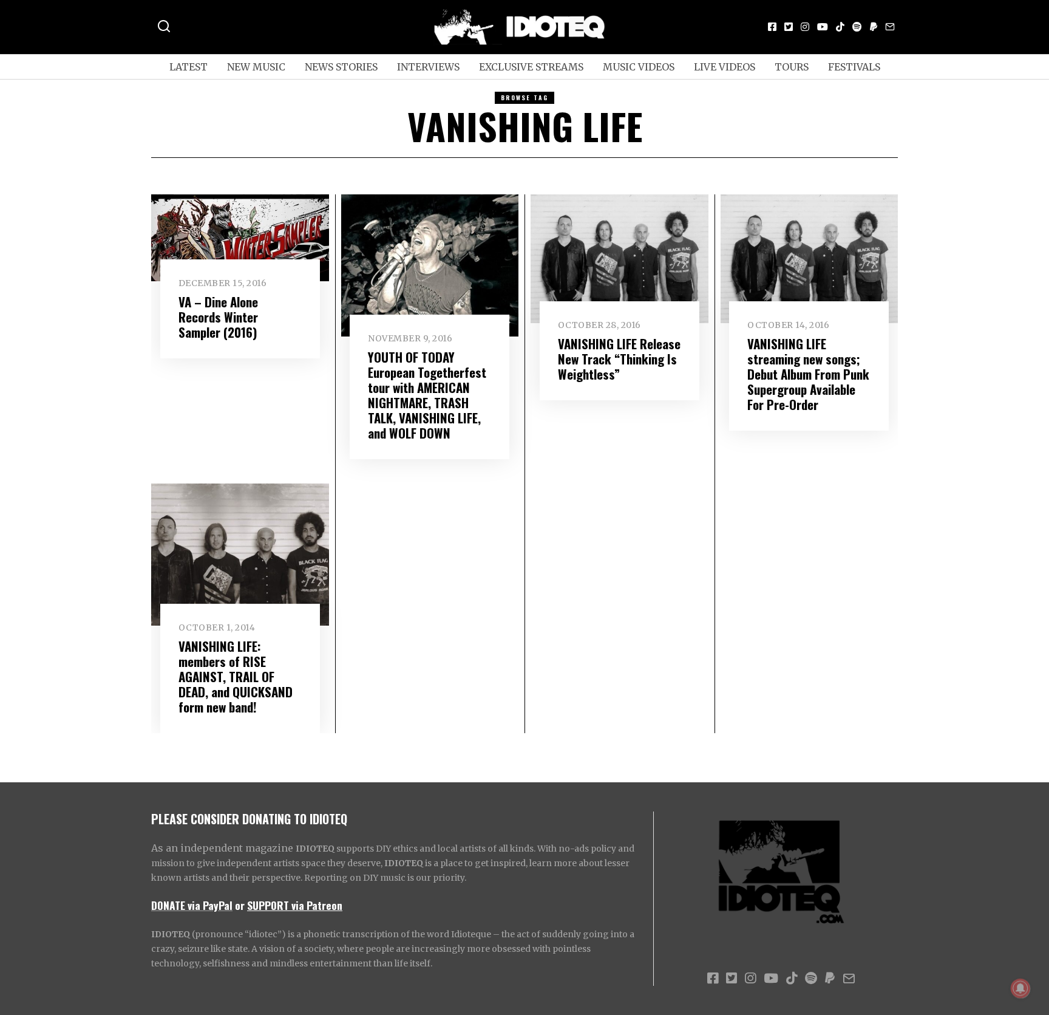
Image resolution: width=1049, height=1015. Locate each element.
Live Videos (724, 67)
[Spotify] (857, 26)
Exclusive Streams (531, 67)
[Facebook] (772, 26)
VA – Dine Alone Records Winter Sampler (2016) (218, 316)
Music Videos (638, 67)
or (240, 905)
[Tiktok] (840, 26)
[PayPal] (873, 26)
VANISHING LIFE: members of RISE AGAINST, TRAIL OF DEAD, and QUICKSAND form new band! (235, 676)
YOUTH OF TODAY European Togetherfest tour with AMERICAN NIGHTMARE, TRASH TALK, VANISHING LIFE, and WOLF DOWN (427, 394)
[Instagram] (805, 26)
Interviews (428, 67)
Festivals (854, 67)
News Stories (341, 67)
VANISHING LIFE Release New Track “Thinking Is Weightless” (619, 358)
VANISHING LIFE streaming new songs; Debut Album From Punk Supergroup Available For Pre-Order (808, 374)
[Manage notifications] (1020, 988)
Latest (188, 67)
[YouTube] (822, 26)
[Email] (890, 26)
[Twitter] (788, 26)
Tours (792, 67)
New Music (256, 67)
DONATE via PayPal (192, 905)
